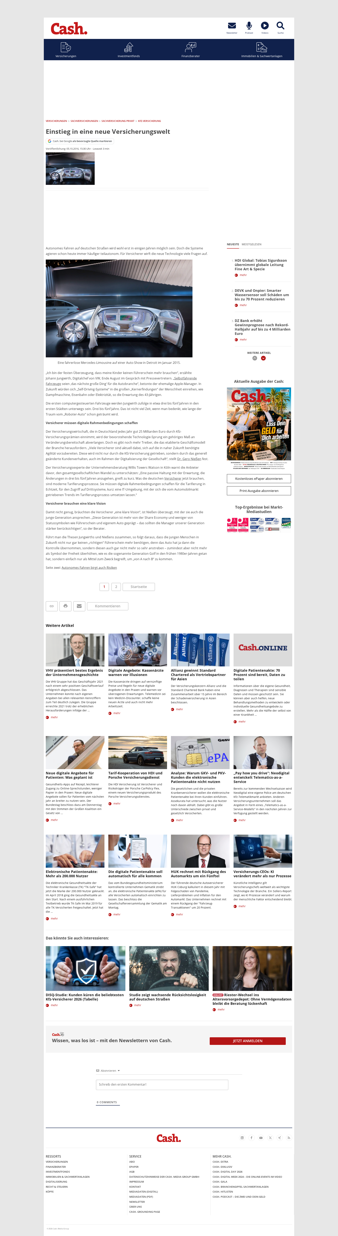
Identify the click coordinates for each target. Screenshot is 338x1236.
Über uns (135, 1206)
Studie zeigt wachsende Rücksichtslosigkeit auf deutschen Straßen (167, 996)
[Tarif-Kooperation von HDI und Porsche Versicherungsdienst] (137, 752)
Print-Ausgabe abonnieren (259, 491)
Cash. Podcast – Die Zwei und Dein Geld (239, 1196)
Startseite (139, 586)
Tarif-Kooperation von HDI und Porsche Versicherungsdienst (135, 775)
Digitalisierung (56, 1181)
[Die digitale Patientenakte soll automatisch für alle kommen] (137, 851)
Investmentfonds (129, 56)
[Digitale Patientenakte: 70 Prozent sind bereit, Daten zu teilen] (263, 650)
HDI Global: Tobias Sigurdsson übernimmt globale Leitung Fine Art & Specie (261, 264)
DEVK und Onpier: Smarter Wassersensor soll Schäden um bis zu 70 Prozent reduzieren (262, 294)
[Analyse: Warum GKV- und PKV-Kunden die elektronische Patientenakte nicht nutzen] (200, 752)
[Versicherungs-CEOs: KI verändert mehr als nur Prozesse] (263, 851)
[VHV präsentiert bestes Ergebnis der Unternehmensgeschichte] (75, 650)
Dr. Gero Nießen (189, 459)
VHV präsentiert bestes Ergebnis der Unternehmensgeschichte (74, 672)
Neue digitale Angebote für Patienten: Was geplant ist (70, 775)
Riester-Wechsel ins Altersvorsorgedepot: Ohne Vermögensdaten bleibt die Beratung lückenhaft (252, 999)
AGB (132, 1171)
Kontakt (135, 1186)
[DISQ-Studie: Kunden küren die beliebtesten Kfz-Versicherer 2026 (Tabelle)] (85, 968)
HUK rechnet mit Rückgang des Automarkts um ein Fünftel (198, 873)
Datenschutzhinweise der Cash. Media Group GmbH (164, 1176)
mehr (243, 275)
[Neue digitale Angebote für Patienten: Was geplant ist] (75, 752)
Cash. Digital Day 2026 (227, 1171)
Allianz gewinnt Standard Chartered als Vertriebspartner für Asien (198, 674)
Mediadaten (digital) (143, 1191)
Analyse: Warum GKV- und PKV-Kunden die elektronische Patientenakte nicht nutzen (198, 777)
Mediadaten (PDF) (141, 1196)
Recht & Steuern (57, 1186)
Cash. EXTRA (220, 1161)
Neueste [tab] (233, 244)
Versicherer (173, 478)
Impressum (136, 1181)
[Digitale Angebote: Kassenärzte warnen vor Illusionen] (137, 650)
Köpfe (50, 1191)
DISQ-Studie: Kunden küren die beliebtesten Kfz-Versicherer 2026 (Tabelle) (85, 996)
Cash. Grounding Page (144, 1212)
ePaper (133, 1167)
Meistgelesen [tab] (252, 244)
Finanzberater (191, 56)
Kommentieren (107, 606)
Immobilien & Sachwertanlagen (261, 56)
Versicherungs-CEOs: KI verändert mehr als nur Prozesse (262, 873)
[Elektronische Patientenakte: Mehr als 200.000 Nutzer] (75, 851)
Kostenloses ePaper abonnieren (259, 478)
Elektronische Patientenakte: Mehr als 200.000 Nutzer (72, 873)
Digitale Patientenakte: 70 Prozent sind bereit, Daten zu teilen (259, 674)
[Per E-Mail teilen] (79, 606)
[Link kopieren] (52, 606)
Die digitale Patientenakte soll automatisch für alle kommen (135, 873)
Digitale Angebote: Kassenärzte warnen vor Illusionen (136, 672)
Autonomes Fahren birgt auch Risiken (89, 567)
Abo (132, 1161)
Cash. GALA (220, 1181)
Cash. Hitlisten (223, 1191)
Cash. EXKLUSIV (222, 1167)
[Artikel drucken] (65, 606)
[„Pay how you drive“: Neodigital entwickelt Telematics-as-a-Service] (263, 752)
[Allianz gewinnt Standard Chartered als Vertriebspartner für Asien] (200, 650)
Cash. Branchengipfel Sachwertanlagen (241, 1186)
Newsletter (137, 1202)
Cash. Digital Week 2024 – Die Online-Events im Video (247, 1176)
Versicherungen (66, 56)
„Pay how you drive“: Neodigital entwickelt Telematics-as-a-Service (261, 777)
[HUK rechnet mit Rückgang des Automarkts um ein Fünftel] (200, 851)
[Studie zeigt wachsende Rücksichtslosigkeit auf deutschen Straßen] (169, 968)
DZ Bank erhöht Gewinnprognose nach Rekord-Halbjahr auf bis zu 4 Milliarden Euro (262, 327)
